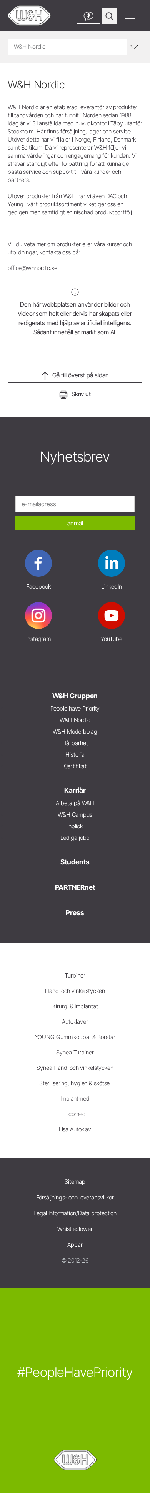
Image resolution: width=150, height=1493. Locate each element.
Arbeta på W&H (75, 803)
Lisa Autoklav (75, 1129)
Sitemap (75, 1181)
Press (75, 913)
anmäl (75, 523)
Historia (74, 754)
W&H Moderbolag (75, 731)
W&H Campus (75, 814)
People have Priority (75, 708)
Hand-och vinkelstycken (75, 990)
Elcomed (74, 1114)
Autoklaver (75, 1021)
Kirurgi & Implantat (75, 1006)
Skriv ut (81, 394)
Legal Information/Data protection (75, 1213)
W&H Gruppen (75, 696)
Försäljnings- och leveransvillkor (75, 1197)
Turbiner (75, 975)
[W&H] (29, 15)
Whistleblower (75, 1229)
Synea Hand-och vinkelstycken (75, 1067)
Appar (74, 1244)
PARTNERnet (75, 887)
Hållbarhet (75, 743)
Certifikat (75, 766)
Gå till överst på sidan (80, 375)
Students (74, 862)
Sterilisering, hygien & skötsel (75, 1083)
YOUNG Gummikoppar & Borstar (75, 1037)
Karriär (75, 790)
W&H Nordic (75, 720)
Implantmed (75, 1098)
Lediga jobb (75, 837)
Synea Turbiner (74, 1052)
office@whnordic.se (32, 268)
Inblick (75, 826)
